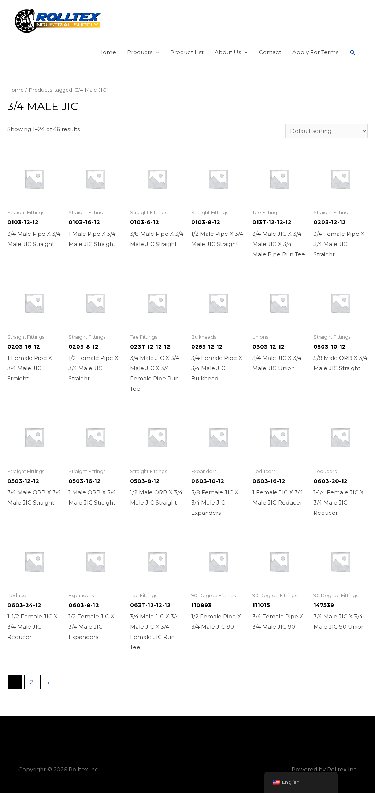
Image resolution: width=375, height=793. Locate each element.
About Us (228, 52)
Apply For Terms (315, 52)
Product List (187, 52)
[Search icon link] (353, 52)
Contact (270, 52)
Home (107, 52)
